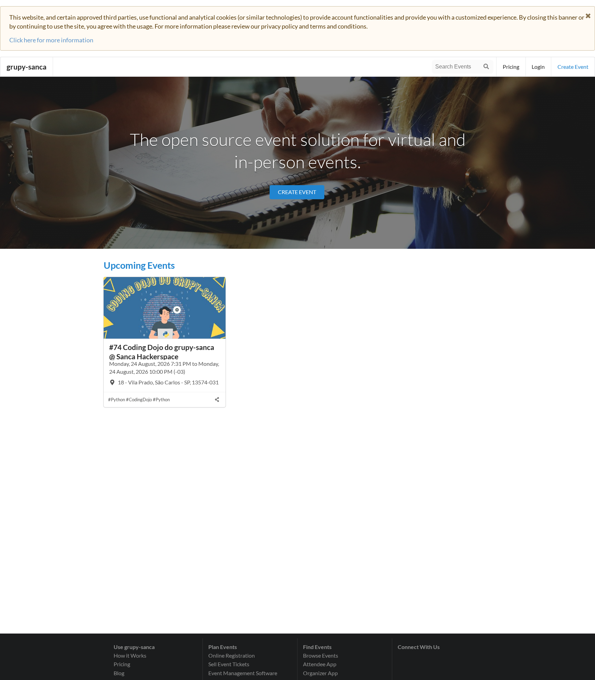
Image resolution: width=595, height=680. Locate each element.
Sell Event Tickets (228, 664)
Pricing (511, 66)
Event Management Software (242, 673)
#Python (116, 399)
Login (538, 66)
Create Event (297, 192)
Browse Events (320, 655)
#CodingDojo (139, 399)
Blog (119, 673)
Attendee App (319, 664)
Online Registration (231, 655)
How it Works (130, 655)
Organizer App (320, 673)
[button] (588, 14)
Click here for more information (51, 40)
